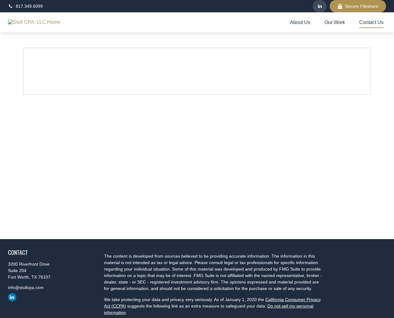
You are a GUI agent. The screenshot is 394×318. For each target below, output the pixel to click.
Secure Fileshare (361, 6)
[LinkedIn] (320, 6)
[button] (300, 22)
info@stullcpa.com (26, 287)
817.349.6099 (29, 6)
